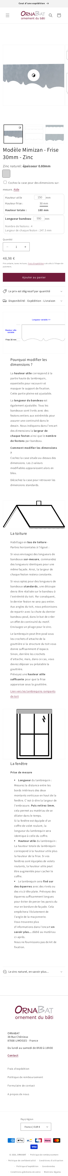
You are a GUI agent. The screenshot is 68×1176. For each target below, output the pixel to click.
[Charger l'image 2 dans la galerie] (54, 134)
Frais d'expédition (36, 263)
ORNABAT (21, 1154)
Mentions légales (52, 1172)
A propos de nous (18, 1094)
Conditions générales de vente (25, 1172)
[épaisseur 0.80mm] (6, 173)
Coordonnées (48, 1166)
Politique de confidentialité (22, 1160)
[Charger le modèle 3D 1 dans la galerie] (13, 134)
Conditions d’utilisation (51, 1160)
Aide (16, 189)
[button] (7, 15)
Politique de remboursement (25, 1077)
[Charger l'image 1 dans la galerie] (34, 134)
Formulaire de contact (21, 1085)
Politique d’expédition (27, 1166)
